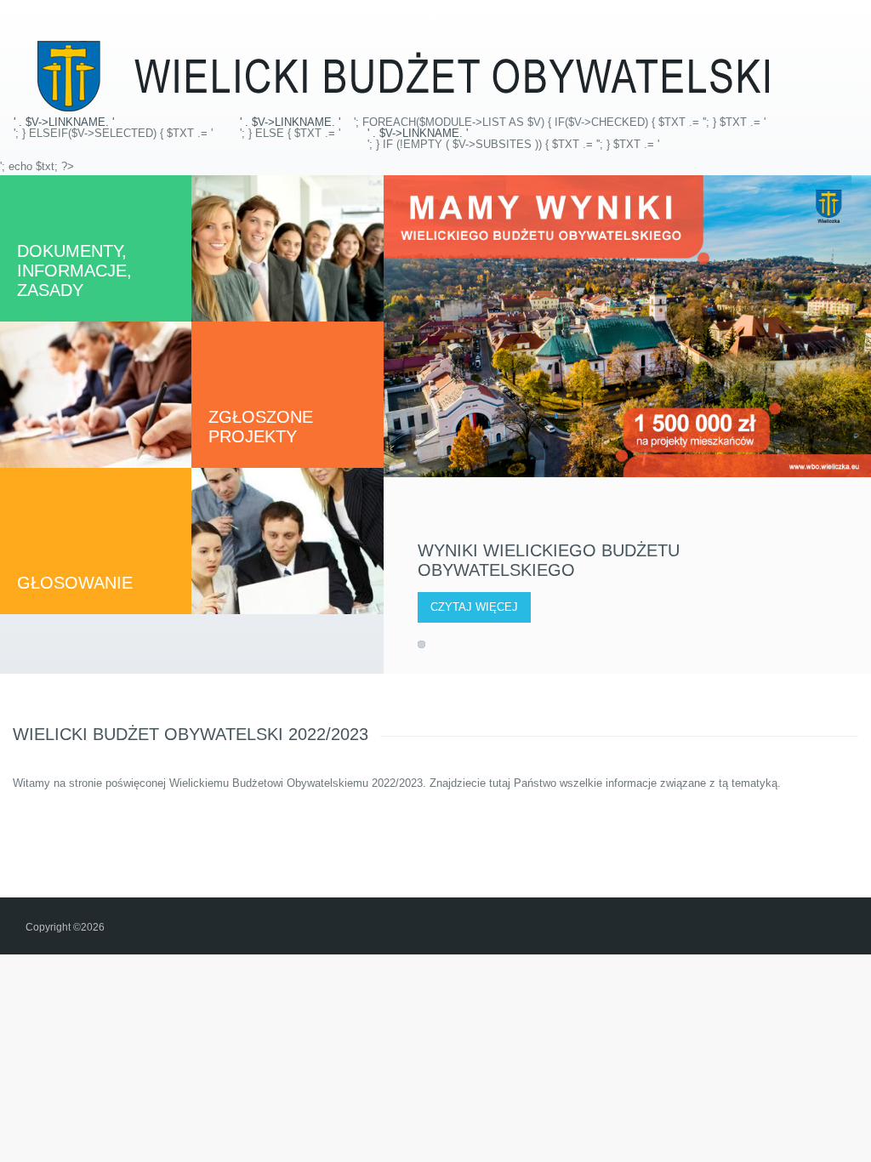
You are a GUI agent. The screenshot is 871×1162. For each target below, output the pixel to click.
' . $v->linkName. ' (64, 122)
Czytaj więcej (474, 607)
